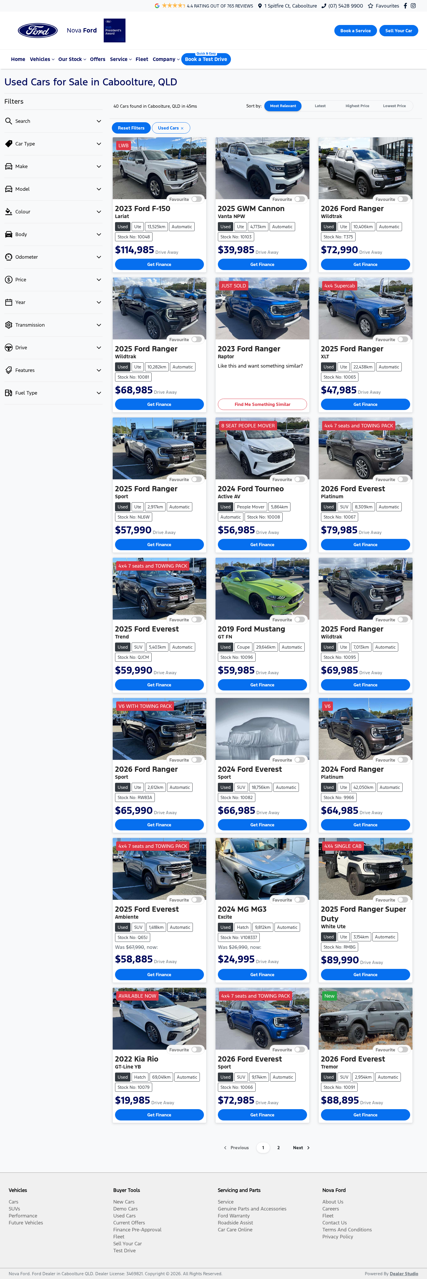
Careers (330, 1209)
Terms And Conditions (347, 1229)
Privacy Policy (337, 1236)
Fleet (142, 59)
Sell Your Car (127, 1243)
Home (18, 59)
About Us (332, 1202)
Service (119, 59)
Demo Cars (125, 1209)
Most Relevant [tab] (283, 106)
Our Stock (70, 59)
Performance (23, 1216)
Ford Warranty (234, 1216)
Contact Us (334, 1222)
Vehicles (40, 59)
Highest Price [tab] (357, 106)
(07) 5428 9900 (346, 6)
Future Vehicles (26, 1222)
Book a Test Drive (206, 59)
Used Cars (124, 1216)
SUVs (14, 1209)
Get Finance (159, 264)
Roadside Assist (235, 1222)
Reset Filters (131, 128)
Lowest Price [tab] (394, 106)
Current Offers (129, 1222)
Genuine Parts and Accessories (252, 1209)
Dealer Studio (404, 1273)
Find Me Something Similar (262, 404)
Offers (97, 59)
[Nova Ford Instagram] (414, 5)
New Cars (123, 1202)
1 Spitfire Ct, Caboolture (291, 6)
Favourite (179, 199)
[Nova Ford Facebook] (406, 5)
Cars (13, 1202)
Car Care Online (235, 1229)
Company (164, 59)
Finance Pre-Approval (137, 1229)
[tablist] (338, 105)
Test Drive (124, 1250)
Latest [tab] (320, 106)
